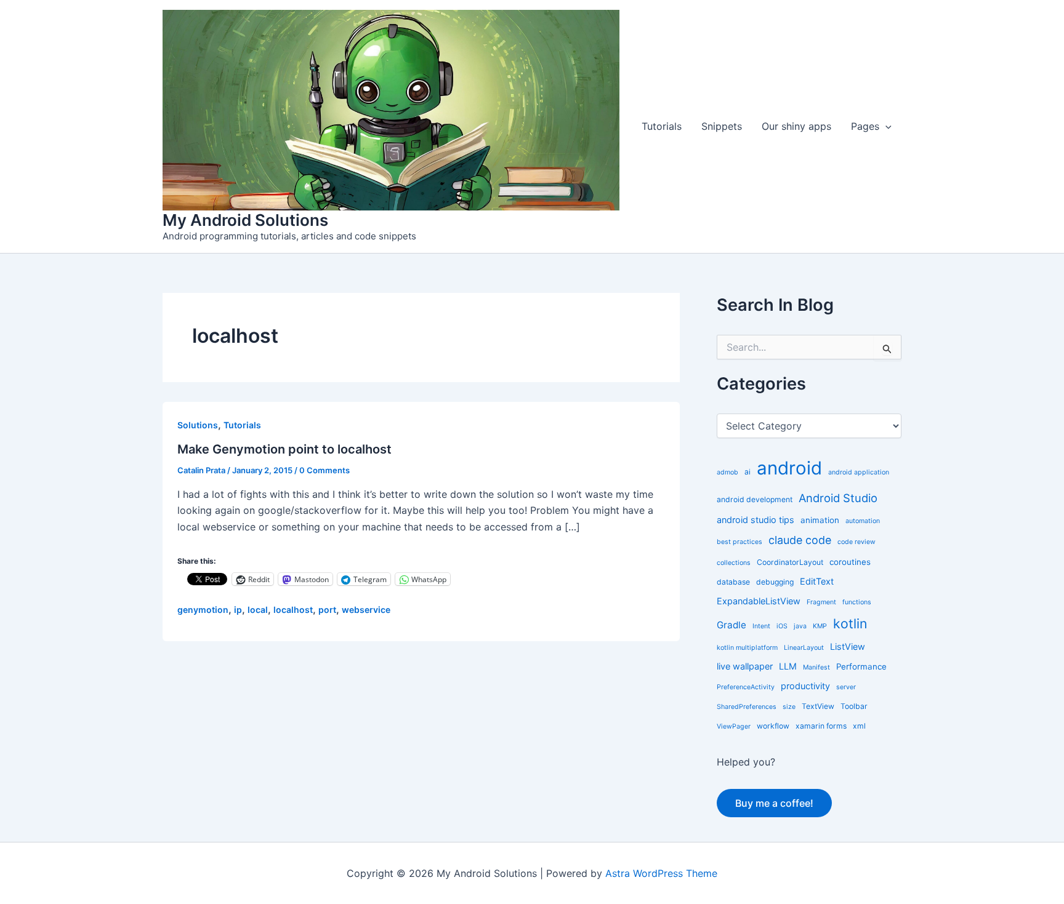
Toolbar (854, 706)
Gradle (731, 625)
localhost (293, 609)
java (800, 626)
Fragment (821, 602)
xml (859, 725)
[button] (885, 126)
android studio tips (755, 519)
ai (747, 471)
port (327, 609)
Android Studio (838, 498)
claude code (799, 540)
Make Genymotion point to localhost (284, 449)
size (789, 707)
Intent (761, 626)
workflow (773, 725)
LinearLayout (804, 648)
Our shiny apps (796, 126)
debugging (775, 581)
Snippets (721, 126)
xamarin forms (821, 725)
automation (862, 521)
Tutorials (662, 126)
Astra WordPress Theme (661, 873)
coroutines (850, 562)
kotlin (850, 623)
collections (734, 563)
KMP (820, 626)
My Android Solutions (245, 220)
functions (856, 602)
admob (727, 472)
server (846, 687)
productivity (805, 686)
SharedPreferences (746, 707)
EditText (817, 581)
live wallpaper (745, 666)
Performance (861, 666)
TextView (818, 706)
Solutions (197, 425)
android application (858, 472)
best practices (739, 542)
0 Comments (324, 470)
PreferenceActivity (746, 687)
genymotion (202, 609)
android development (754, 499)
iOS (782, 626)
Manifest (816, 667)
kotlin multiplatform (747, 648)
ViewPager (734, 726)
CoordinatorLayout (790, 562)
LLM (788, 666)
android (789, 468)
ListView (847, 646)
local (258, 609)
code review (856, 542)
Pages (865, 126)
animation (819, 520)
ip (238, 609)
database (733, 581)
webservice (366, 609)
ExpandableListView (758, 601)
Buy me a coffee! (774, 803)
